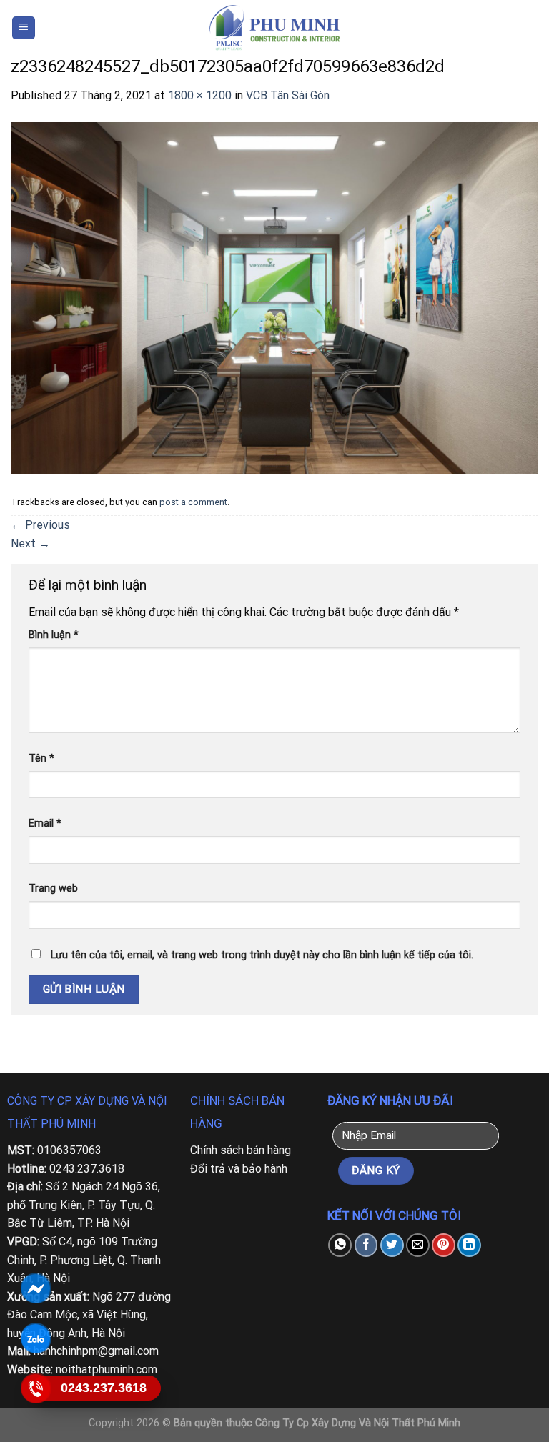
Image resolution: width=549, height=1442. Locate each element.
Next (30, 543)
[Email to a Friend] (418, 1245)
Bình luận (54, 635)
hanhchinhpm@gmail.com (96, 1351)
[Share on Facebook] (366, 1245)
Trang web (53, 888)
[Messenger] (35, 1288)
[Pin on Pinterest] (443, 1245)
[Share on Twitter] (392, 1245)
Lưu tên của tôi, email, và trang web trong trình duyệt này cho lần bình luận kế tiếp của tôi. (262, 955)
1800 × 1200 (200, 95)
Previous (40, 525)
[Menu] (24, 28)
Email (45, 823)
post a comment (193, 502)
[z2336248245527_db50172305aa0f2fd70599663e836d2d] (274, 297)
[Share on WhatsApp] (340, 1245)
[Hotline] (35, 1388)
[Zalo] (35, 1338)
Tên (41, 758)
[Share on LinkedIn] (469, 1245)
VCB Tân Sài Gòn (288, 95)
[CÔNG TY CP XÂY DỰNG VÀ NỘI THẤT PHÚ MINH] (274, 28)
